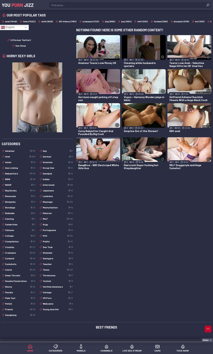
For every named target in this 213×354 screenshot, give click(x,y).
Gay (58, 150)
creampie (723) (90, 21)
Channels (106, 350)
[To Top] (208, 329)
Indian (58, 179)
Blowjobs (20, 201)
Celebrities (20, 224)
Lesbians (58, 196)
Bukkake (20, 213)
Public (58, 241)
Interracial (58, 184)
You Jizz (18, 5)
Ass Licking (20, 167)
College (20, 235)
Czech (20, 269)
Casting (20, 218)
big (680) (110, 21)
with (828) (47, 21)
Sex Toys (58, 247)
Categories (55, 350)
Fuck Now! (183, 350)
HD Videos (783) (67, 21)
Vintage (58, 292)
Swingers (58, 258)
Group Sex (58, 167)
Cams (157, 350)
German (58, 156)
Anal (20, 156)
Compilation (20, 241)
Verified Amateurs (58, 286)
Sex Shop (20, 45)
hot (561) (200, 21)
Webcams (58, 303)
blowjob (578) (181, 21)
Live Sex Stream (132, 350)
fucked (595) (161, 21)
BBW (20, 179)
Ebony (20, 286)
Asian (20, 162)
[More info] (117, 57)
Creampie (20, 252)
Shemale (58, 252)
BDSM (20, 184)
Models (81, 350)
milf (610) (142, 21)
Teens (58, 269)
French (20, 309)
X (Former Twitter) (20, 40)
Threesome (58, 275)
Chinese (20, 230)
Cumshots (20, 264)
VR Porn (58, 298)
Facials (20, 292)
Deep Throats (20, 275)
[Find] (208, 5)
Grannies (58, 162)
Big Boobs (20, 190)
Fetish (20, 303)
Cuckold (20, 258)
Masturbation (58, 207)
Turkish (58, 281)
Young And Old (58, 309)
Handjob (58, 173)
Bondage (20, 207)
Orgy (58, 224)
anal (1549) (11, 21)
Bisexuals (20, 196)
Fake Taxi (20, 298)
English (10, 27)
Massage (58, 201)
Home (30, 350)
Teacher (58, 264)
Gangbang (20, 315)
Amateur (20, 150)
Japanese (58, 190)
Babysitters (20, 173)
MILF (58, 218)
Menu (206, 340)
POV (58, 235)
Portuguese (58, 230)
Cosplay (20, 247)
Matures (58, 213)
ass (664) (126, 21)
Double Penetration (20, 281)
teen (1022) (29, 21)
